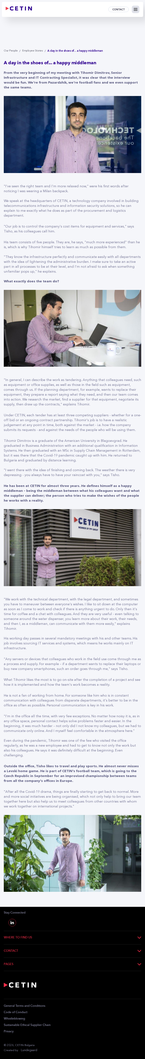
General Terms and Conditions (24, 1006)
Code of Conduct (15, 1012)
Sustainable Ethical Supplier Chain (27, 1025)
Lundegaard (29, 1050)
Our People (11, 50)
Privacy (9, 1031)
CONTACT (118, 9)
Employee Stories (32, 50)
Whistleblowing (14, 1018)
